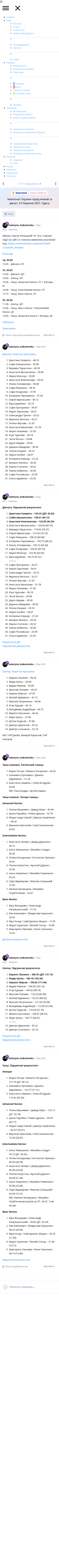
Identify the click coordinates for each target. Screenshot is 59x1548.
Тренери (17, 104)
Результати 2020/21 (23, 114)
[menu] (6, 9)
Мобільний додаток (23, 33)
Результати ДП (11, 642)
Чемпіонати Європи (23, 150)
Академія (17, 159)
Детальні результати (15, 939)
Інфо (9, 20)
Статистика (18, 29)
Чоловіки (19, 83)
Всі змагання (19, 111)
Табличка (8, 322)
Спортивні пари (23, 93)
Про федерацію (21, 44)
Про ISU (17, 47)
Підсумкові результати (16, 646)
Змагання (12, 107)
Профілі (11, 62)
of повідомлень (28, 183)
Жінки (18, 86)
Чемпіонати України (23, 129)
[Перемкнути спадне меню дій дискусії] (55, 184)
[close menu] (17, 9)
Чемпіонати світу (21, 147)
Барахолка (12, 172)
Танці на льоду (22, 90)
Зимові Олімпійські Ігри (25, 143)
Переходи (18, 72)
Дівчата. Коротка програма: (19, 354)
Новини (11, 17)
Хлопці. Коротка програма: (18, 671)
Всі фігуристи (19, 65)
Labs (15, 163)
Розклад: (7, 253)
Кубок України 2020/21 (24, 117)
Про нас (17, 23)
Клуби (10, 166)
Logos (16, 59)
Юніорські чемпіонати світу (27, 153)
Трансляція (8, 328)
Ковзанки (11, 169)
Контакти (11, 176)
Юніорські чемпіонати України (29, 132)
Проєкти (11, 156)
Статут (16, 26)
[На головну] (3, 184)
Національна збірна (23, 69)
